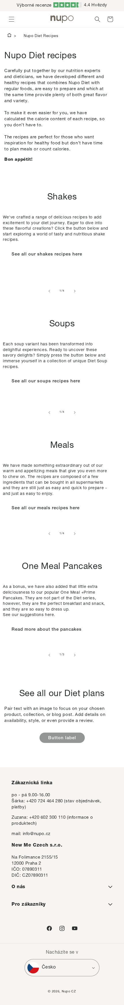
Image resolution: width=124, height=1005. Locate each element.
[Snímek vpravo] (74, 291)
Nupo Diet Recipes (41, 36)
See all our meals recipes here (46, 508)
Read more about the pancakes (47, 630)
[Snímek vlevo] (49, 291)
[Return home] (9, 36)
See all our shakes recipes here (47, 254)
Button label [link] (62, 738)
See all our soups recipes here (46, 381)
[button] (11, 19)
